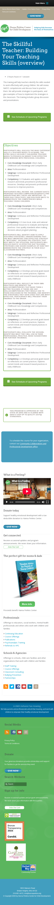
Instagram (36, 686)
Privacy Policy (10, 740)
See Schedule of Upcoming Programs (29, 116)
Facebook (17, 686)
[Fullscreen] (47, 502)
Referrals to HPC (12, 645)
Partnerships (10, 678)
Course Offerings (12, 636)
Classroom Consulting (14, 672)
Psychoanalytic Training (15, 642)
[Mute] (43, 502)
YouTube (23, 686)
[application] (27, 491)
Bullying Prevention (13, 675)
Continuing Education (14, 633)
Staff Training (10, 666)
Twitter (11, 686)
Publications (10, 639)
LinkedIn (30, 686)
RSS (5, 686)
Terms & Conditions (12, 743)
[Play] (7, 502)
